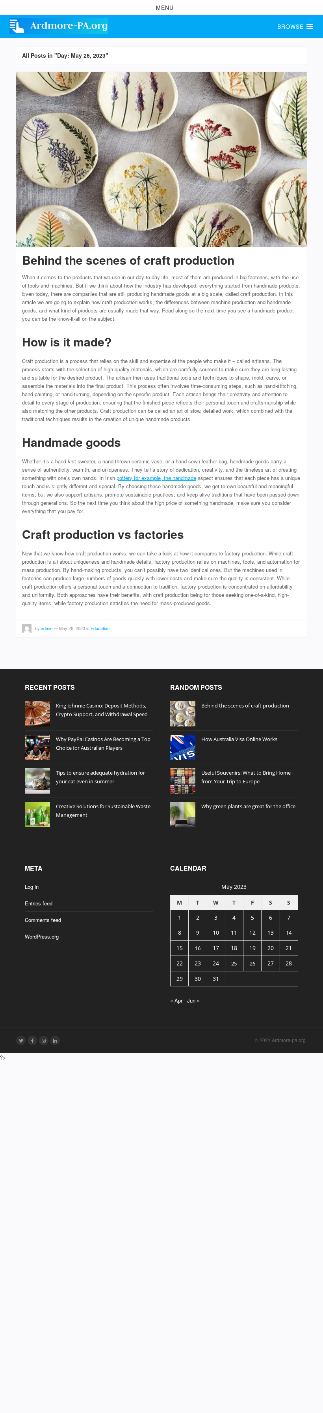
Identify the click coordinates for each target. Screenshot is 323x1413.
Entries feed (38, 903)
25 (234, 963)
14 (288, 932)
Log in (32, 886)
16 (197, 948)
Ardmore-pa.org (289, 1040)
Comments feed (43, 920)
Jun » (193, 1000)
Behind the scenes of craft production (128, 259)
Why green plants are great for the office (248, 806)
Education (100, 628)
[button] (161, 7)
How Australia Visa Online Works (239, 739)
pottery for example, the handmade (156, 478)
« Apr (176, 1000)
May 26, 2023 (72, 628)
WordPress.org (42, 936)
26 (252, 963)
